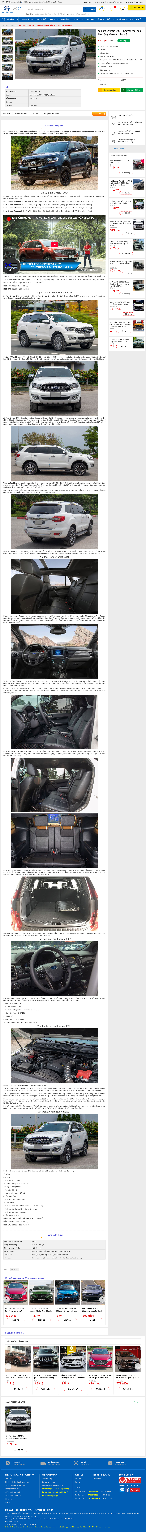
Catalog (130, 2)
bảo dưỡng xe (85, 14)
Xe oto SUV (14, 1269)
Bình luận (36, 113)
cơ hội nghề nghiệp (74, 14)
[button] (18, 49)
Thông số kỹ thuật (21, 113)
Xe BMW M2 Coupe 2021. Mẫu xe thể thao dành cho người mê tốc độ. (66, 1310)
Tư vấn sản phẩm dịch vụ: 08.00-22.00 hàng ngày (127, 140)
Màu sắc (101, 80)
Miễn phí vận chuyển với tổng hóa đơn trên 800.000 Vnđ (130, 123)
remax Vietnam (118, 149)
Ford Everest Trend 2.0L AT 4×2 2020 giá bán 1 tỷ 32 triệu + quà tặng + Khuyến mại (121, 183)
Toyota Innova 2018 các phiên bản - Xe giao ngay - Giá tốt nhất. (127, 1377)
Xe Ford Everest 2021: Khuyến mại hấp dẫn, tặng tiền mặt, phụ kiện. (16, 1438)
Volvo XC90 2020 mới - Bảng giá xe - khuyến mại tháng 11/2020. (45, 1377)
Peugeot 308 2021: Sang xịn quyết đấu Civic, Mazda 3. (41, 1310)
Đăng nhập (78, 1478)
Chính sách (100, 2)
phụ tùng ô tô (46, 14)
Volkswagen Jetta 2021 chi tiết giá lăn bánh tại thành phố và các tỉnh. (92, 1310)
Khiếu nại (8, 1499)
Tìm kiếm (91, 9)
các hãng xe (37, 14)
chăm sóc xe (63, 14)
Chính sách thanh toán (13, 1495)
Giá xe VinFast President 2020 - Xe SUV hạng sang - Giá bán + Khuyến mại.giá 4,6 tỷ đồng (120, 324)
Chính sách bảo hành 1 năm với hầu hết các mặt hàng (129, 132)
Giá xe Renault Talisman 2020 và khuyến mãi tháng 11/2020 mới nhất (73, 1377)
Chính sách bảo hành (12, 1492)
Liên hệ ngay (100, 113)
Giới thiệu (88, 2)
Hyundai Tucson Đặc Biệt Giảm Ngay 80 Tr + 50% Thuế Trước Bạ (121, 264)
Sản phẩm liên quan (51, 113)
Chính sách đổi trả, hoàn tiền (15, 1485)
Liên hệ (140, 2)
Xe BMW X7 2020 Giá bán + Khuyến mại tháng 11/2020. (119, 340)
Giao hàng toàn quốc (125, 115)
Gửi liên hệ (126, 173)
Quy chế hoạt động (48, 1482)
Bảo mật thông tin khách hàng (52, 1485)
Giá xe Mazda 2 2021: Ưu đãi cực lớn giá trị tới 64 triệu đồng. (14, 1310)
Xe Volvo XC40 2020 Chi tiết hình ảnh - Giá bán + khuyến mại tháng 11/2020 (119, 284)
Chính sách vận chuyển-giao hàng (17, 1482)
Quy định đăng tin (48, 1478)
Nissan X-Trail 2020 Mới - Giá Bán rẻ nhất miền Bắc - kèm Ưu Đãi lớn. (120, 223)
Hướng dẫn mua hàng (115, 2)
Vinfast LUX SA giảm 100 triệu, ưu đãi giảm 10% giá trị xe (121, 202)
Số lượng (124, 80)
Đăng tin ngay (137, 7)
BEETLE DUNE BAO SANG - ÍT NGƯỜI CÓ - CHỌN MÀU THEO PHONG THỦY (18, 1377)
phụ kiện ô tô (55, 14)
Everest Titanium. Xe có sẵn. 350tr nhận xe (120, 162)
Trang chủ (5, 25)
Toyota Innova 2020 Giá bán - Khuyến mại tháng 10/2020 (120, 303)
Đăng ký (77, 1482)
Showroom (97, 1478)
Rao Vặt (14, 25)
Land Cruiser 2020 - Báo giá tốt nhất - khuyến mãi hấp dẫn (121, 242)
